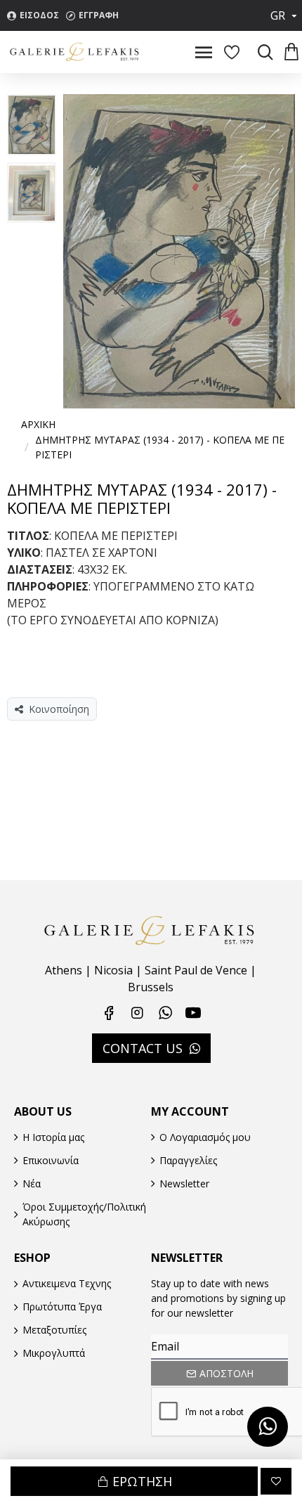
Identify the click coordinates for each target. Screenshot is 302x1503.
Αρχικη (38, 424)
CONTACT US (143, 1048)
